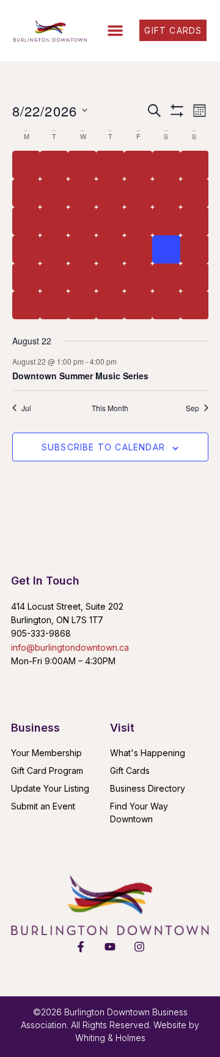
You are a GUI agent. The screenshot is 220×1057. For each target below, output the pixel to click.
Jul (26, 408)
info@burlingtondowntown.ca (70, 647)
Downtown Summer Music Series (80, 375)
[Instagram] (139, 946)
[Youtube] (110, 946)
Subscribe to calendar (103, 447)
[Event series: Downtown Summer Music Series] (123, 361)
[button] (115, 31)
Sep (192, 408)
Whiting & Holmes (110, 1037)
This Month (110, 408)
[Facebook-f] (80, 946)
